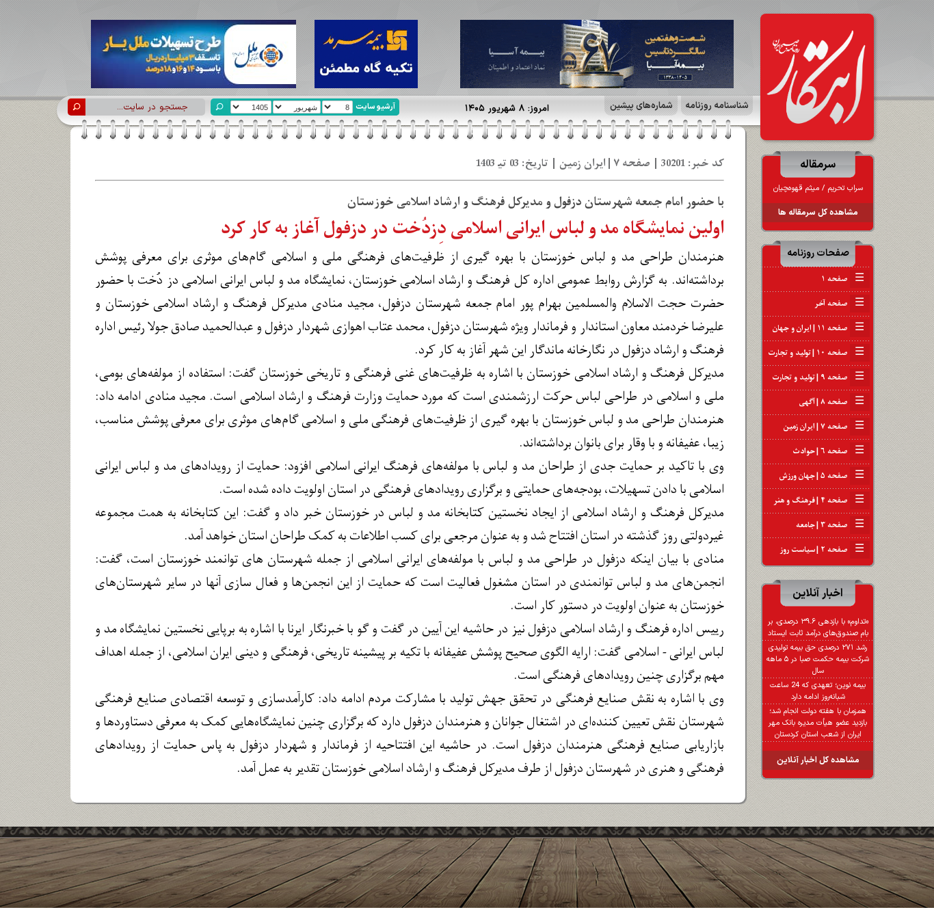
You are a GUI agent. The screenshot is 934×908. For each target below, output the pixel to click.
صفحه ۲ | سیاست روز (822, 550)
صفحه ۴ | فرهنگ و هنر (819, 500)
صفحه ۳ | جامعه (830, 525)
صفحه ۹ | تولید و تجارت (818, 377)
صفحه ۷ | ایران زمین (824, 427)
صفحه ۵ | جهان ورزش (821, 476)
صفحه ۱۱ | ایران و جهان (818, 328)
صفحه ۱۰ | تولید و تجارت (816, 353)
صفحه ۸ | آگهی (831, 402)
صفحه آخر (839, 303)
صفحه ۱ (842, 279)
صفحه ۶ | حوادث (828, 451)
